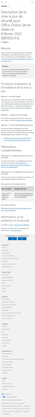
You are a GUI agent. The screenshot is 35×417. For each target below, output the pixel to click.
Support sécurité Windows (21, 225)
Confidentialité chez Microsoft (8, 386)
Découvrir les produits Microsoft (8, 264)
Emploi (3, 381)
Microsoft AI (4, 326)
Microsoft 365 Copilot (6, 340)
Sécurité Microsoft (15, 230)
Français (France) (8, 394)
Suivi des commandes (6, 285)
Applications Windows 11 (7, 266)
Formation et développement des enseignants (11, 313)
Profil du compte (5, 274)
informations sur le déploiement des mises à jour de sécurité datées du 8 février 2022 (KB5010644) (16, 165)
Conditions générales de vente (19, 408)
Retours (3, 283)
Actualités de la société (7, 383)
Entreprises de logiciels (7, 370)
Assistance (4, 6)
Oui (12, 239)
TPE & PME (4, 345)
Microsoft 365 (5, 261)
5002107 (8, 179)
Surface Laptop (5, 250)
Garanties (4, 291)
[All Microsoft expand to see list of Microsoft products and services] (2, 2)
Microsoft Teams (5, 343)
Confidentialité (27, 406)
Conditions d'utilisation (7, 408)
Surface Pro (4, 247)
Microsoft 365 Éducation (7, 307)
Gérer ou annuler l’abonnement (17, 403)
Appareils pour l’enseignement (8, 302)
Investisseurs (4, 389)
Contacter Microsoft (6, 403)
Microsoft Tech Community (7, 362)
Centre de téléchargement (7, 277)
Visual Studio (4, 373)
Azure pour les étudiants (7, 318)
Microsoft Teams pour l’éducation (9, 304)
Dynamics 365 (5, 334)
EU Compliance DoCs (18, 411)
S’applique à (5, 42)
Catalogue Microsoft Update (24, 120)
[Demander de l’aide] (6, 2)
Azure (3, 332)
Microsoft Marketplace (6, 364)
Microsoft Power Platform (7, 367)
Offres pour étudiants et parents (8, 315)
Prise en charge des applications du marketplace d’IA (13, 359)
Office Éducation (5, 310)
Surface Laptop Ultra (6, 253)
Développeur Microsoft (6, 353)
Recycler (4, 288)
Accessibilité (26, 411)
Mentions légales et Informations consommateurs (12, 406)
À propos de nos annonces (7, 411)
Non (22, 239)
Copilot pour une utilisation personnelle (10, 258)
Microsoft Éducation (6, 299)
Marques (28, 408)
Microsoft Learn (5, 356)
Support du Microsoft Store (7, 280)
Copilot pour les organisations (8, 255)
